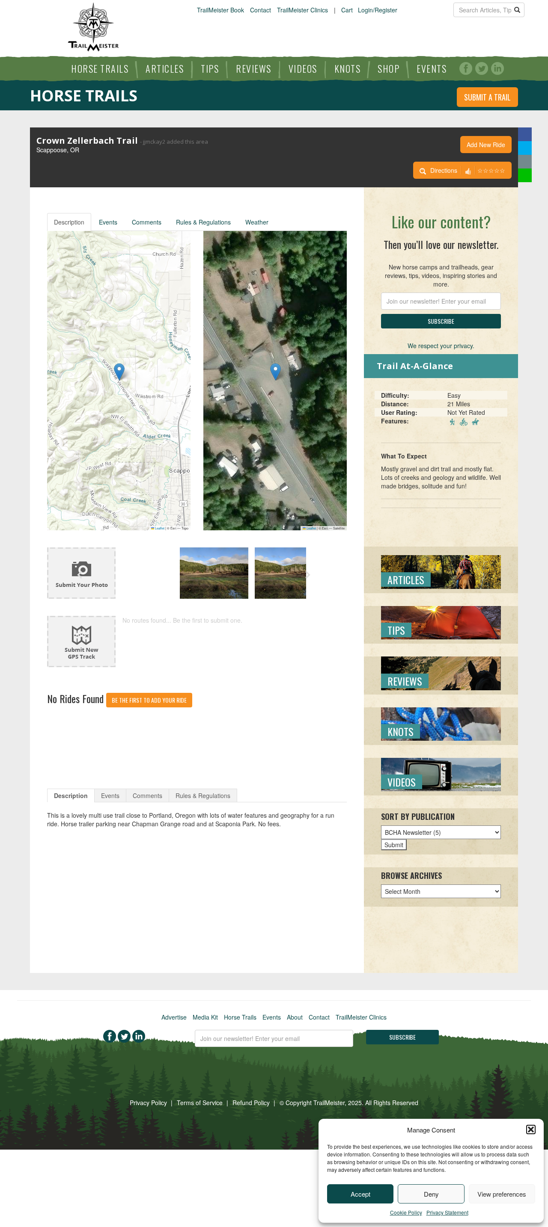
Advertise (174, 1017)
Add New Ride (486, 144)
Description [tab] (71, 795)
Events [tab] (110, 795)
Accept (360, 1193)
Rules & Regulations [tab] (203, 795)
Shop (388, 68)
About (295, 1017)
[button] (531, 1129)
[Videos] (441, 773)
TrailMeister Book (220, 10)
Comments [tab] (147, 795)
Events (432, 68)
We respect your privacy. (441, 345)
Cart (347, 10)
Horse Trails (99, 68)
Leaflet (159, 528)
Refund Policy (251, 1102)
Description (69, 222)
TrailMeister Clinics (302, 10)
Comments (146, 222)
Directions (443, 170)
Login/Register (377, 10)
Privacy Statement (447, 1212)
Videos (303, 68)
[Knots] (441, 722)
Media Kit (205, 1017)
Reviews (253, 68)
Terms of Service (200, 1102)
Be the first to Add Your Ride (149, 699)
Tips (210, 68)
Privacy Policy (148, 1102)
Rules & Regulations (203, 222)
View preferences (501, 1193)
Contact (260, 10)
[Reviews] (441, 672)
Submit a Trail (487, 97)
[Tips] (441, 622)
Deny (431, 1193)
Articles (165, 68)
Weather (256, 222)
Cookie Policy (406, 1212)
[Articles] (441, 571)
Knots (347, 68)
